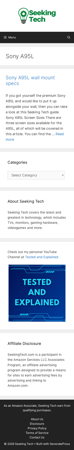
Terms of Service (37, 433)
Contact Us (37, 437)
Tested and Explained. (42, 257)
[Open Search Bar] (69, 37)
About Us (37, 419)
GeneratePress (60, 444)
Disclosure (37, 423)
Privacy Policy (37, 428)
